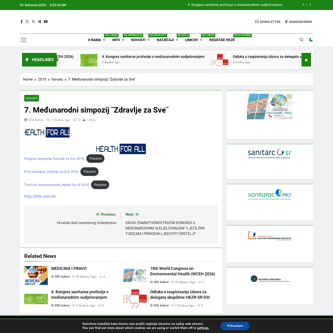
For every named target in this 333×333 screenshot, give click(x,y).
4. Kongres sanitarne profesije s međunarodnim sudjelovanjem (235, 5)
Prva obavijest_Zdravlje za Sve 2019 (51, 171)
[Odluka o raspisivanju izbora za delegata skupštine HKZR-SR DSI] (211, 62)
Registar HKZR (223, 38)
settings (203, 328)
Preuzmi (95, 158)
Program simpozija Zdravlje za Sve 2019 (54, 158)
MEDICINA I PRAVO (69, 268)
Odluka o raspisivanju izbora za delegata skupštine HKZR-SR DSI (276, 56)
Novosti (142, 38)
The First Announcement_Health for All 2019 (56, 185)
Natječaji (169, 38)
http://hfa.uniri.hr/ (40, 196)
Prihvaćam (235, 326)
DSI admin (36, 120)
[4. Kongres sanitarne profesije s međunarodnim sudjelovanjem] (80, 62)
